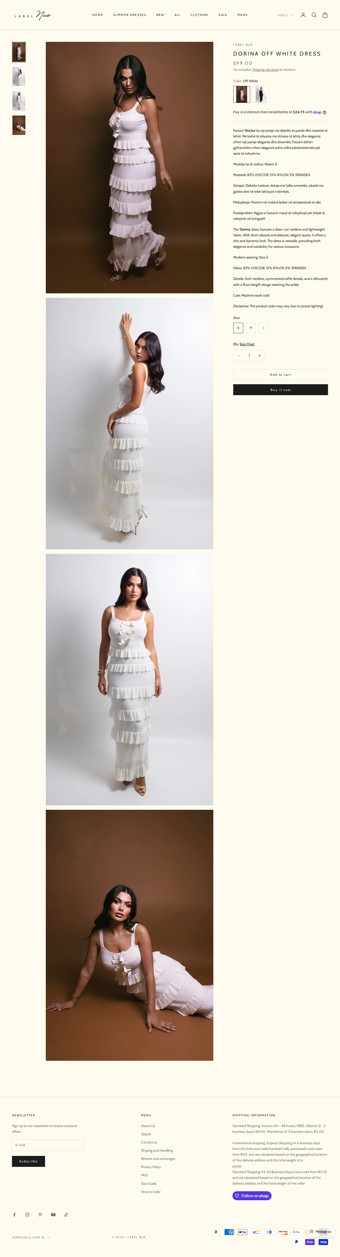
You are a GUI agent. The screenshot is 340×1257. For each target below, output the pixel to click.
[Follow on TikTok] (66, 1214)
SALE (223, 15)
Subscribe (28, 1161)
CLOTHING (200, 15)
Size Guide (149, 1183)
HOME (97, 15)
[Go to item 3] (19, 101)
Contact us (149, 1142)
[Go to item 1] (19, 52)
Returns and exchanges (158, 1158)
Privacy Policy (151, 1167)
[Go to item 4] (19, 125)
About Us (148, 1126)
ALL (177, 15)
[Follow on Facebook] (14, 1214)
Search (146, 1134)
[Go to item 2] (19, 76)
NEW (160, 15)
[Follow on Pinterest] (40, 1214)
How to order (151, 1192)
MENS (242, 15)
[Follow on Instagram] (27, 1214)
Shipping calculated (265, 69)
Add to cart (280, 375)
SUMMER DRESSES (129, 15)
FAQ (144, 1175)
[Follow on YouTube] (53, 1214)
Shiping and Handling (157, 1150)
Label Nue (243, 45)
